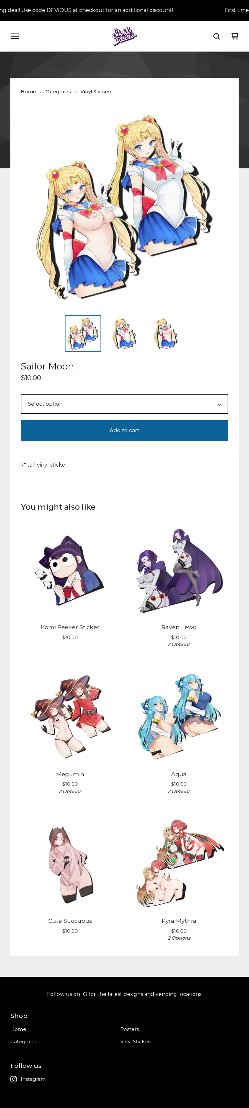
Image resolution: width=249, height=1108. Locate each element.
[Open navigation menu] (15, 36)
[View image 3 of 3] (166, 333)
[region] (124, 10)
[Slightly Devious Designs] (124, 36)
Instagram (33, 1079)
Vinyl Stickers (96, 92)
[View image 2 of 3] (124, 333)
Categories (58, 92)
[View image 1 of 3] (83, 333)
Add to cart (124, 430)
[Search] (216, 36)
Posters (129, 1029)
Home (28, 92)
